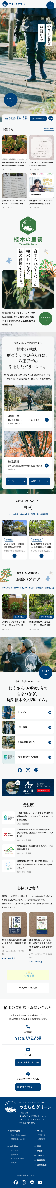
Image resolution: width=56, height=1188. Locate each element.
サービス (41, 1130)
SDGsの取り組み (18, 1158)
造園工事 (35, 514)
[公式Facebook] (20, 770)
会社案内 (14, 1146)
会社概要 (15, 1154)
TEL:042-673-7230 (27, 1123)
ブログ (40, 1151)
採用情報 (41, 1160)
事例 (39, 1146)
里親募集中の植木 (18, 1139)
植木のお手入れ (20, 588)
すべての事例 (13, 514)
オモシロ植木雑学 (36, 588)
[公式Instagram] (28, 770)
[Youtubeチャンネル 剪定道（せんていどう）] (40, 1182)
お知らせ (41, 1155)
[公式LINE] (51, 118)
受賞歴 (14, 1162)
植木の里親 (24, 514)
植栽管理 (44, 514)
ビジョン (14, 1150)
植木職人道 (49, 588)
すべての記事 (49, 128)
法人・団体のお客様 (19, 1135)
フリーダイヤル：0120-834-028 (32, 1119)
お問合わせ (42, 1165)
